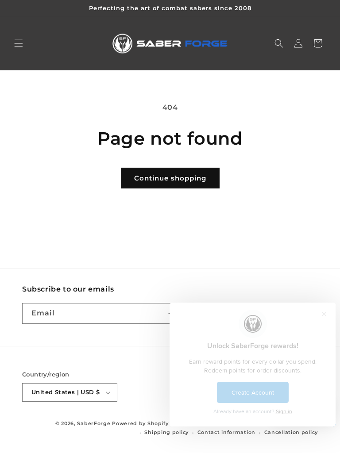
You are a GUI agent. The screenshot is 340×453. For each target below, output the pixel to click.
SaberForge (93, 423)
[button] (18, 43)
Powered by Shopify (140, 423)
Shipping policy (166, 432)
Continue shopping (170, 178)
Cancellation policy (291, 432)
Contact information (226, 432)
